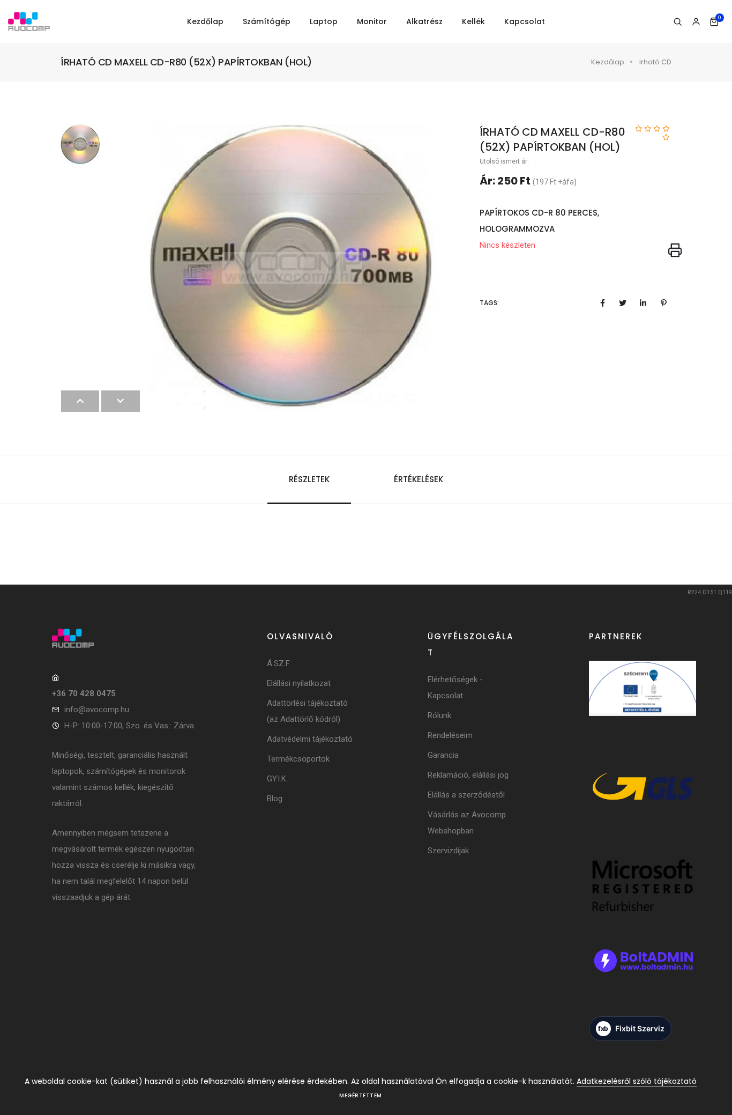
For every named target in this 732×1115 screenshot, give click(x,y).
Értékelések (418, 479)
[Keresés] (677, 22)
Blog (274, 798)
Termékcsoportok (298, 759)
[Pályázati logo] (642, 703)
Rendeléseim (450, 735)
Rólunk (439, 715)
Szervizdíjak (448, 850)
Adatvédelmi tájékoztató (310, 739)
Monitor (372, 21)
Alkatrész (424, 21)
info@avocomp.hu (96, 709)
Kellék (473, 21)
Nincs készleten (507, 245)
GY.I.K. (277, 779)
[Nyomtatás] (675, 251)
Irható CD (655, 62)
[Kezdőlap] (29, 22)
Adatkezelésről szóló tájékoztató (637, 1081)
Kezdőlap (205, 21)
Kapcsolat (524, 21)
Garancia (443, 755)
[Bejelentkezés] (695, 22)
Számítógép (266, 21)
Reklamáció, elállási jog (468, 775)
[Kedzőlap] (124, 638)
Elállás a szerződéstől (466, 795)
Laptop (324, 21)
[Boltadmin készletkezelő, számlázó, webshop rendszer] (642, 974)
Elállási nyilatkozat (299, 683)
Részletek (309, 479)
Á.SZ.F (278, 663)
